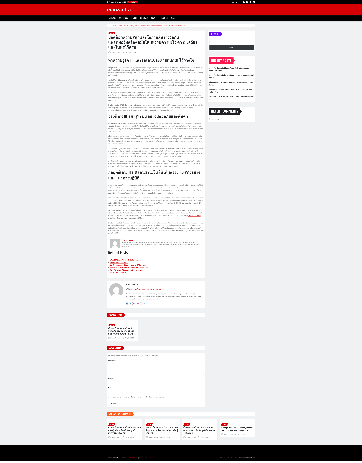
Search (215, 33)
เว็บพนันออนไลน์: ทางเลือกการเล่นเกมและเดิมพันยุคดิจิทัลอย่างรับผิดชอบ (199, 430)
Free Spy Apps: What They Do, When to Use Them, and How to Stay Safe (237, 429)
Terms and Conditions (247, 458)
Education (164, 18)
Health (134, 18)
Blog (173, 18)
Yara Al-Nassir (116, 52)
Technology (123, 18)
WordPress (134, 458)
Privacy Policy (232, 458)
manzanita (119, 9)
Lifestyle (144, 18)
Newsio (141, 458)
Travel (153, 18)
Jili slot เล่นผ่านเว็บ (194, 215)
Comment (112, 361)
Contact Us (221, 458)
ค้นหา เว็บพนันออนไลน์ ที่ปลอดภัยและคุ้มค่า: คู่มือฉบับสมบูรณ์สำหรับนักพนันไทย (122, 331)
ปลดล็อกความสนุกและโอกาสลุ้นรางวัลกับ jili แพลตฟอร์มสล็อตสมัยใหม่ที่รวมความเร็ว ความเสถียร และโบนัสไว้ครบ (150, 26)
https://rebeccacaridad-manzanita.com (147, 289)
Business (112, 18)
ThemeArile (151, 458)
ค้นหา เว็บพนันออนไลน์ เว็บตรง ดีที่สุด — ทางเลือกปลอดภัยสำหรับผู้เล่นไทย (162, 430)
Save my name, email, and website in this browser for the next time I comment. (138, 397)
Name (111, 378)
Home (111, 26)
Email (110, 387)
